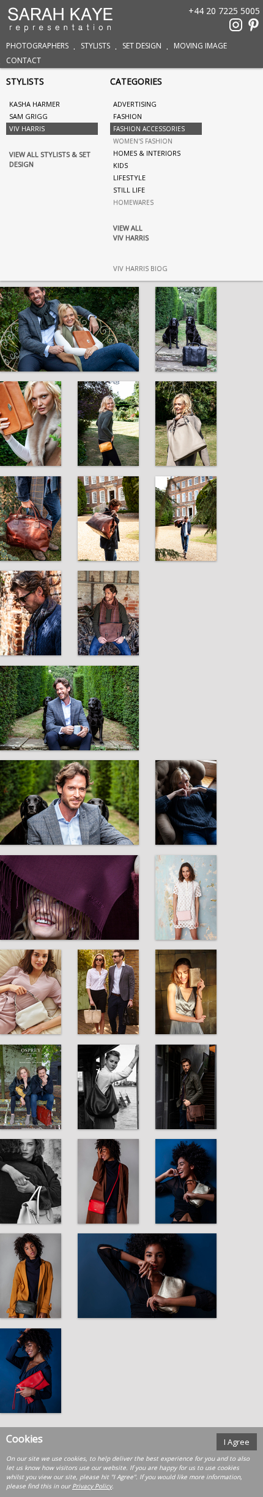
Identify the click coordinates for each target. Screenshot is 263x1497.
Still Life (129, 189)
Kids (120, 165)
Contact (23, 60)
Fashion (127, 116)
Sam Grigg (28, 116)
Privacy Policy (92, 1486)
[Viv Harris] (69, 329)
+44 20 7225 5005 (224, 10)
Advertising (135, 104)
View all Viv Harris (131, 232)
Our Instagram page (235, 24)
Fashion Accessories (149, 128)
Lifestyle (129, 177)
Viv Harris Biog (140, 268)
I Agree (237, 1441)
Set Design (141, 45)
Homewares (133, 202)
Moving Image (200, 45)
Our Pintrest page (253, 24)
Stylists (95, 45)
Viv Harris (27, 128)
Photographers (37, 45)
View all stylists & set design (50, 159)
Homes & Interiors (146, 153)
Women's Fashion (142, 141)
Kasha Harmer (34, 104)
